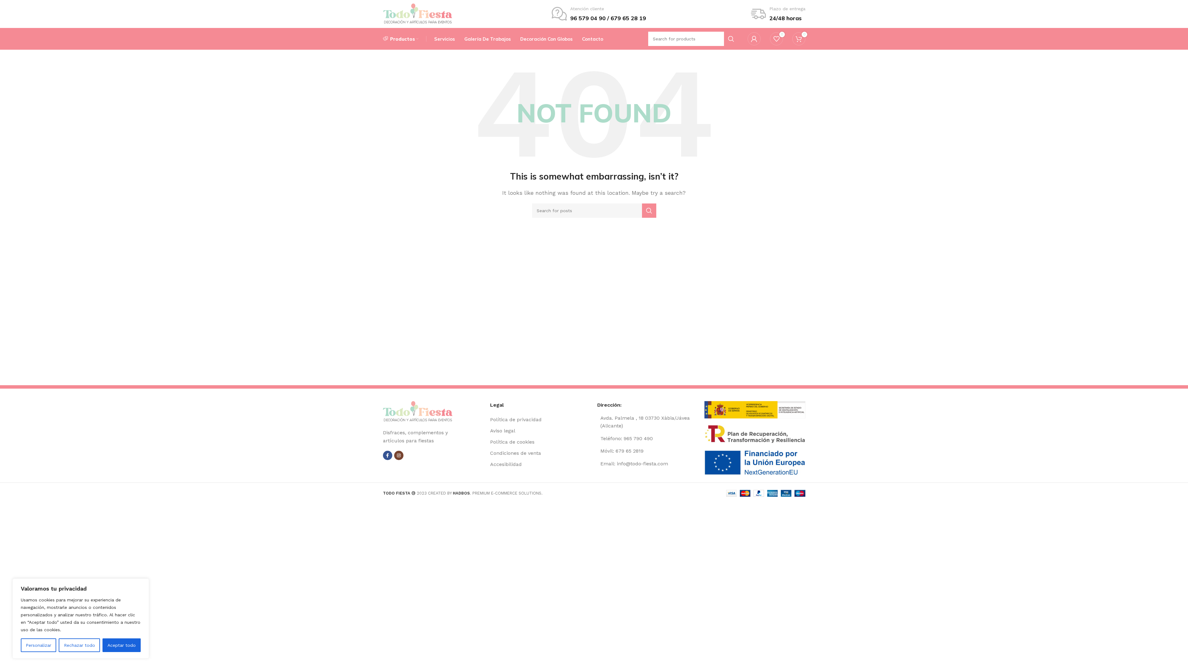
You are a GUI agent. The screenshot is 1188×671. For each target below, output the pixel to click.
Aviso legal (502, 431)
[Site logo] (418, 13)
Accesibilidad (506, 464)
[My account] (754, 39)
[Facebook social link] (387, 455)
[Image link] (418, 411)
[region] (80, 618)
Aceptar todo (121, 645)
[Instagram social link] (398, 455)
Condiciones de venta (515, 453)
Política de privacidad (516, 419)
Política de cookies (512, 442)
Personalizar (38, 645)
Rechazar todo (79, 645)
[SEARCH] (649, 210)
